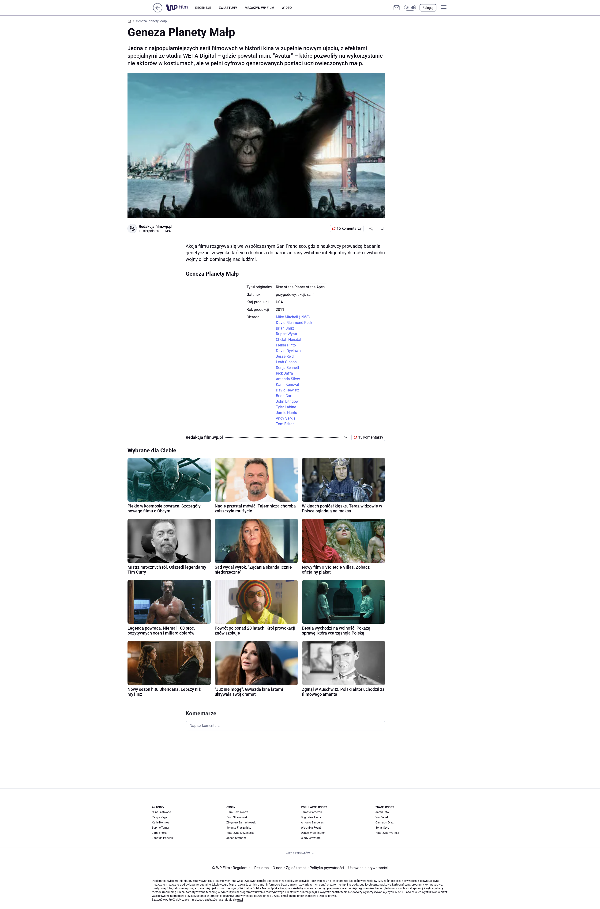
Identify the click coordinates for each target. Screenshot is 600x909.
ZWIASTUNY (228, 8)
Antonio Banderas (312, 822)
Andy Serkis (285, 418)
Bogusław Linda (311, 817)
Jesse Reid (285, 356)
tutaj (240, 899)
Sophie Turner (160, 827)
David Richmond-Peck (294, 322)
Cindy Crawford (311, 838)
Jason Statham (236, 838)
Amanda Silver (288, 379)
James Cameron (311, 812)
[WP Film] (180, 7)
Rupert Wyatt (286, 334)
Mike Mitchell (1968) (293, 317)
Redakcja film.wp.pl (155, 226)
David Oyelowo (288, 351)
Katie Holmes (160, 822)
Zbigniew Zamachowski (241, 822)
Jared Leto (382, 812)
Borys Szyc (382, 827)
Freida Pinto (286, 345)
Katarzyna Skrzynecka (240, 832)
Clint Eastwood (161, 812)
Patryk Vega (159, 817)
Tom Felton (285, 424)
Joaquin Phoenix (162, 838)
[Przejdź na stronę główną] (157, 11)
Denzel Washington (313, 832)
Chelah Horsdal (288, 339)
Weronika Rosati (311, 827)
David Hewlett (287, 390)
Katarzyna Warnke (387, 832)
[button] (410, 8)
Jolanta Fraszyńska (238, 827)
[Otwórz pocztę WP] (396, 7)
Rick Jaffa (284, 373)
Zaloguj (428, 8)
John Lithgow (287, 401)
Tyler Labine (286, 407)
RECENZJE (203, 8)
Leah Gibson (286, 362)
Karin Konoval (287, 384)
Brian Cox (284, 396)
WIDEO (287, 8)
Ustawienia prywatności (367, 868)
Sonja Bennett (287, 367)
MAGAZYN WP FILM (259, 8)
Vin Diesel (381, 817)
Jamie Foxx (159, 832)
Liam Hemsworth (237, 812)
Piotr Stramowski (237, 817)
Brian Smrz (285, 328)
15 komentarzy (349, 228)
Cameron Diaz (384, 822)
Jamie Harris (286, 412)
